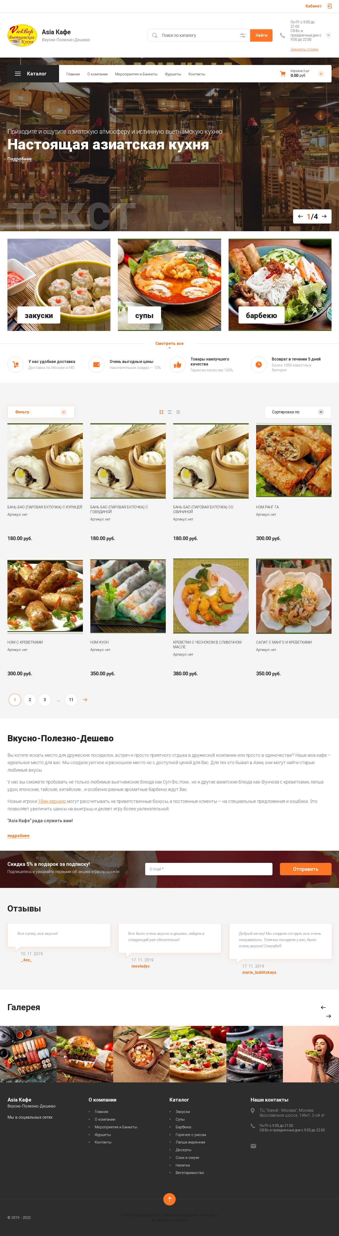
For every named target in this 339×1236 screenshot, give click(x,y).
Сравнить (30, 484)
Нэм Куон (99, 642)
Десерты (183, 1150)
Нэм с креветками (25, 642)
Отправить (305, 869)
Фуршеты (173, 74)
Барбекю (183, 1127)
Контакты (197, 74)
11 (71, 699)
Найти (261, 35)
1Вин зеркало (52, 801)
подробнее (18, 835)
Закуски (183, 1111)
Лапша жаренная (190, 1142)
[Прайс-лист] (178, 412)
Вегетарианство (190, 1173)
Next (322, 216)
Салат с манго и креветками (284, 642)
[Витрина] (161, 412)
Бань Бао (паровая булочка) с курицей (44, 507)
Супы (180, 1119)
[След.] (85, 700)
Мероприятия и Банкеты (136, 74)
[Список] (170, 412)
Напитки (183, 1165)
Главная (73, 74)
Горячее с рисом (191, 1135)
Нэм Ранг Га (267, 507)
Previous (302, 216)
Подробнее (19, 159)
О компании (97, 74)
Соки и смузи (187, 1157)
